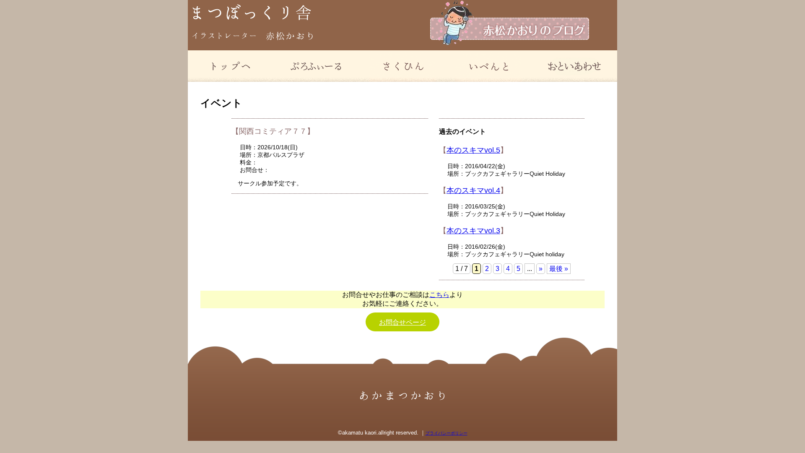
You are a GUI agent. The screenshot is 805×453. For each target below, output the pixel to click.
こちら (439, 294)
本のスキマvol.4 (473, 190)
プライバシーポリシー (446, 433)
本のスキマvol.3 (473, 230)
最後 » (558, 268)
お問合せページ (402, 322)
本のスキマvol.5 (473, 150)
